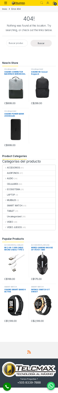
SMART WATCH (14, 205)
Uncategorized (10, 69)
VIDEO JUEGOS (14, 227)
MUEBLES (11, 200)
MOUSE (46, 245)
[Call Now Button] (7, 387)
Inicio (4, 9)
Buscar (41, 43)
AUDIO (10, 178)
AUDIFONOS (13, 173)
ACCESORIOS (13, 167)
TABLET (11, 211)
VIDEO (10, 222)
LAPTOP (11, 194)
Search (41, 2)
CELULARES (12, 184)
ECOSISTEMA (13, 189)
